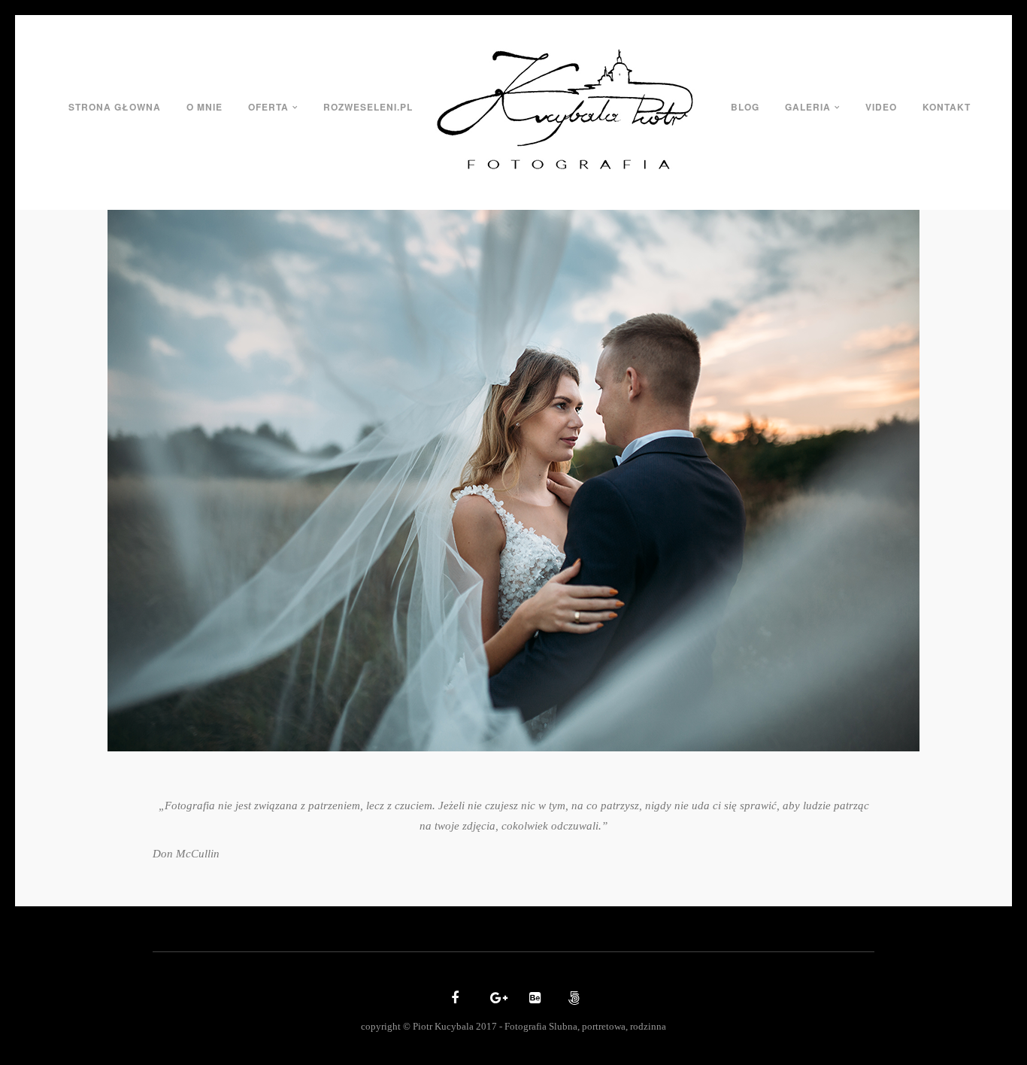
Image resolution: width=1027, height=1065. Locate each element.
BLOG (745, 107)
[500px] (572, 999)
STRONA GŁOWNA (114, 107)
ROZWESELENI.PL (368, 107)
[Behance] (533, 999)
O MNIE (204, 107)
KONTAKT (946, 107)
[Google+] (494, 999)
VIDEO (881, 107)
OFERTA (268, 107)
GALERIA (808, 107)
